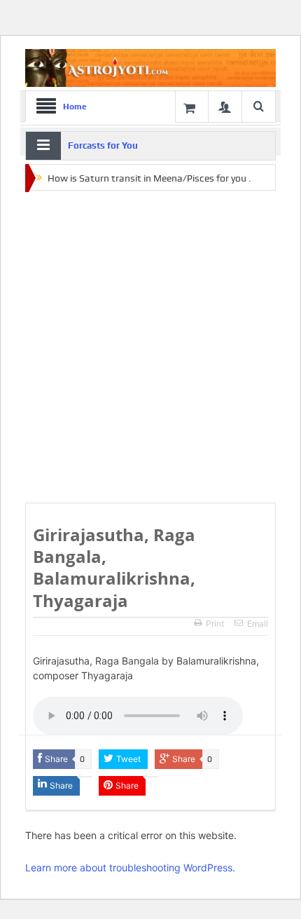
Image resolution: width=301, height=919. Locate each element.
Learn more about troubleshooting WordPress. (130, 867)
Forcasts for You (103, 145)
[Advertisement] (150, 347)
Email (257, 623)
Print (215, 623)
